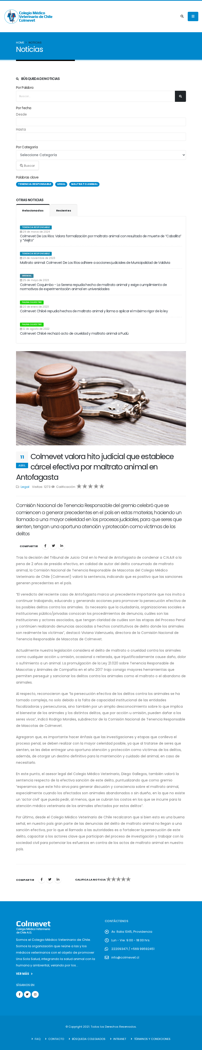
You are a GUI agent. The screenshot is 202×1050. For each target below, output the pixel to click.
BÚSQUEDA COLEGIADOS (88, 1039)
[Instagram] (35, 994)
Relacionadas (33, 210)
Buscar (29, 166)
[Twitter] (53, 545)
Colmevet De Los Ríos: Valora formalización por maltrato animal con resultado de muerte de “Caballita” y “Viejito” (100, 238)
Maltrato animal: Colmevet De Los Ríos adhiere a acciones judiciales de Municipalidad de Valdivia (95, 262)
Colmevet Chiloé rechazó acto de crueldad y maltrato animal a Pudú (74, 333)
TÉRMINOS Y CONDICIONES (151, 1039)
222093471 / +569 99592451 (132, 949)
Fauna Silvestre (32, 302)
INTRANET (119, 1039)
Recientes (63, 210)
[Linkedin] (61, 545)
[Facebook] (45, 545)
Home (20, 43)
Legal (25, 487)
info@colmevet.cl (125, 957)
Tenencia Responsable (36, 227)
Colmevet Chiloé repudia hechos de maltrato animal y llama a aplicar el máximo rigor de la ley (94, 311)
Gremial (27, 275)
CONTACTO (56, 1039)
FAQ (37, 1039)
